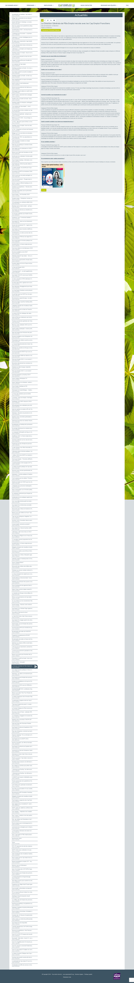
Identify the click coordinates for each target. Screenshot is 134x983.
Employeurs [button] (48, 5)
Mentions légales (79, 974)
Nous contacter (86, 5)
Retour (43, 190)
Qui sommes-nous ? (11, 5)
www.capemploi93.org (68, 974)
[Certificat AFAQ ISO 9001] (116, 976)
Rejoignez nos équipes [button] (108, 5)
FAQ (127, 5)
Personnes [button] (31, 5)
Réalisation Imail (67, 977)
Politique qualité (88, 974)
